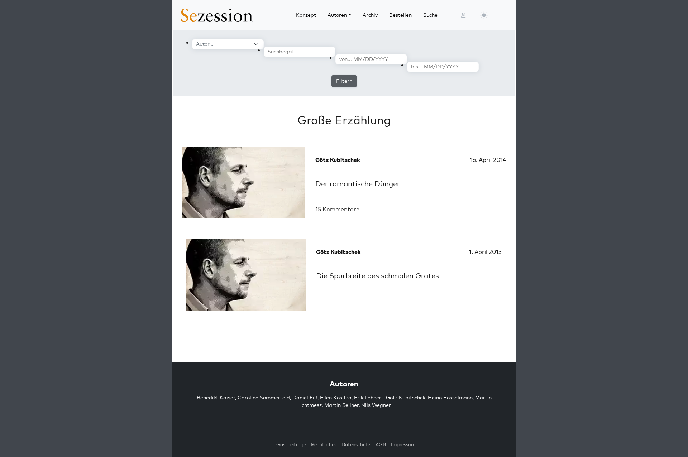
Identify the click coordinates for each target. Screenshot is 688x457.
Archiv (370, 15)
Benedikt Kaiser (216, 397)
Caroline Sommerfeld (264, 397)
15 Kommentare (337, 209)
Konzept (306, 15)
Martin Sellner (341, 405)
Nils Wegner (376, 405)
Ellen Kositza (336, 397)
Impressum (403, 444)
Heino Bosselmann (450, 397)
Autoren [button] (337, 15)
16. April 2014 (488, 159)
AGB (381, 444)
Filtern (344, 81)
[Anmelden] (463, 15)
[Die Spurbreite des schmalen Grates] (246, 275)
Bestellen (400, 15)
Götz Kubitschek (405, 397)
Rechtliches (323, 444)
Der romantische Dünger (357, 183)
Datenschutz (356, 444)
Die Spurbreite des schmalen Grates (377, 275)
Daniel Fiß (304, 397)
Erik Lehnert (368, 397)
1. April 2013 (485, 251)
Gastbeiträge (291, 444)
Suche (430, 15)
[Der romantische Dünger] (243, 182)
